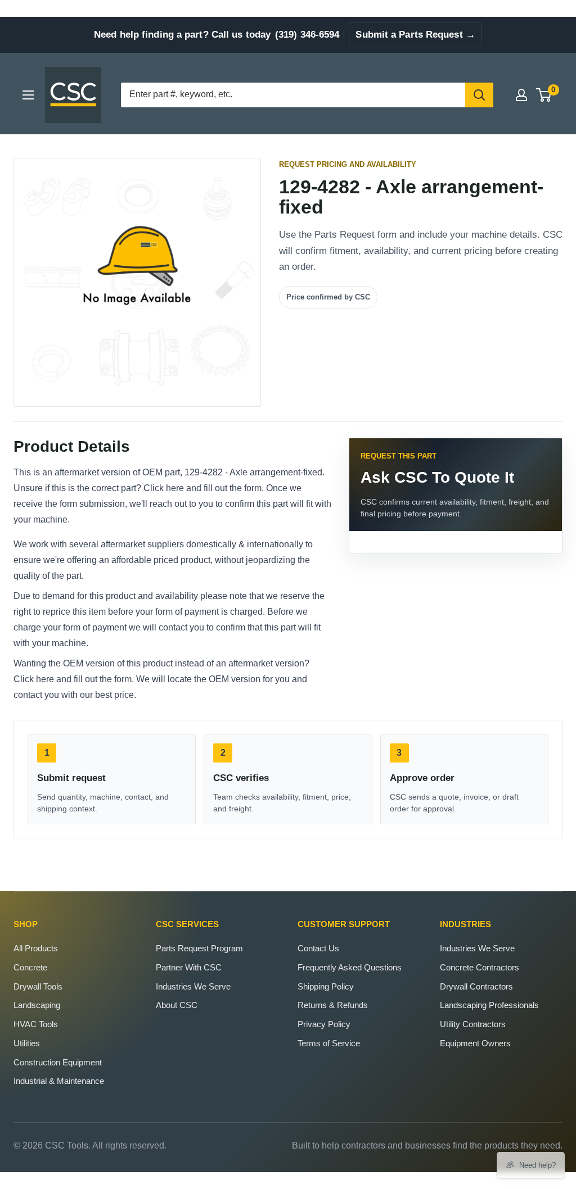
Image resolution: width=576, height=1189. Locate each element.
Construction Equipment (58, 1062)
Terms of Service (329, 1043)
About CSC (176, 1005)
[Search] (479, 95)
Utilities (27, 1043)
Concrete (30, 967)
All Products (36, 948)
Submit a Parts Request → (415, 34)
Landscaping (37, 1005)
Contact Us (318, 948)
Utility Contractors (473, 1024)
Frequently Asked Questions (350, 967)
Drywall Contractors (476, 986)
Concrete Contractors (479, 967)
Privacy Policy (324, 1024)
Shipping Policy (326, 986)
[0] (544, 95)
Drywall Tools (38, 986)
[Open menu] (28, 94)
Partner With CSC (189, 967)
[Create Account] (521, 95)
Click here (163, 488)
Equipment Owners (475, 1043)
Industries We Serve (193, 986)
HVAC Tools (36, 1024)
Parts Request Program (199, 948)
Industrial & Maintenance (59, 1081)
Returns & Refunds (333, 1005)
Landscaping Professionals (489, 1005)
